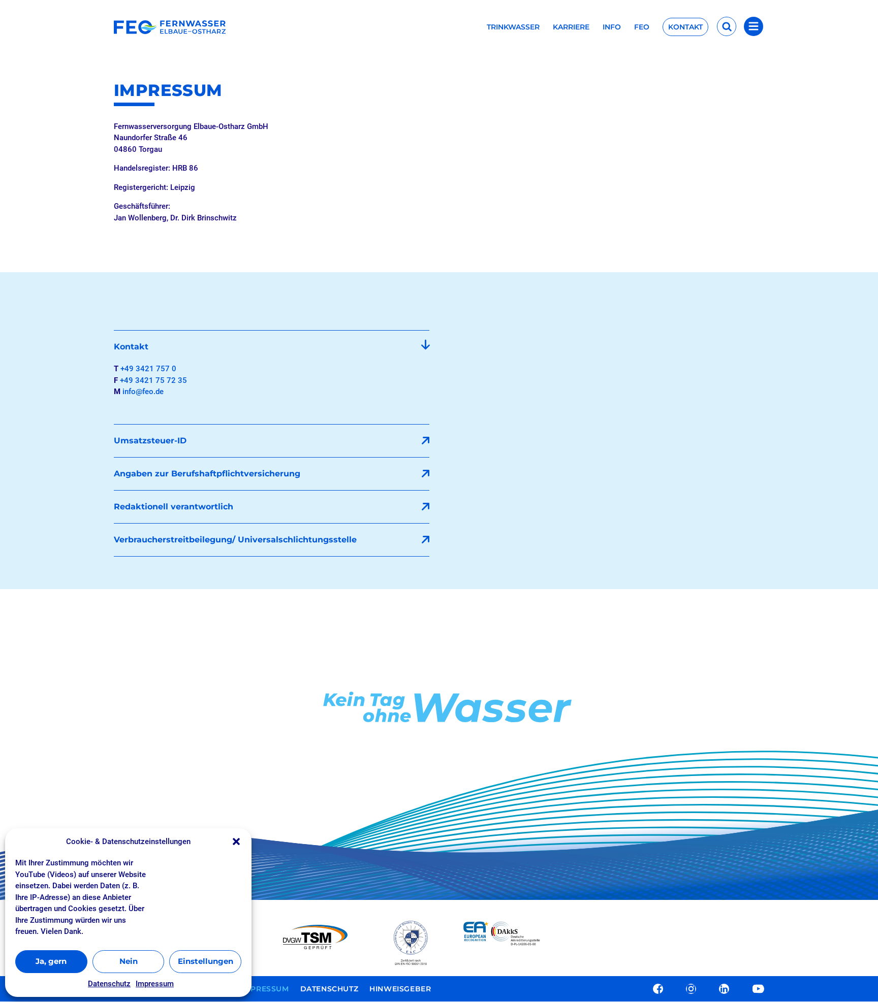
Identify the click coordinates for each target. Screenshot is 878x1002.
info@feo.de (143, 391)
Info (612, 27)
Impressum (155, 983)
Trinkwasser (513, 27)
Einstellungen (205, 961)
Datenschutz (109, 983)
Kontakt (685, 26)
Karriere (571, 27)
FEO (641, 27)
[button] (236, 841)
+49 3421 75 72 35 (153, 380)
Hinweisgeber (400, 989)
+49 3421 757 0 (148, 368)
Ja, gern (51, 961)
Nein (128, 961)
